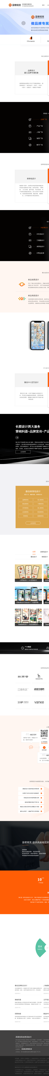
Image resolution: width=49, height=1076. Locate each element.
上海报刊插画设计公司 (20, 1060)
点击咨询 (23, 451)
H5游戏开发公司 (42, 1069)
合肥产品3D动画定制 (40, 1062)
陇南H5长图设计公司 (39, 1071)
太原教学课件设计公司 (28, 1073)
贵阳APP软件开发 (31, 1060)
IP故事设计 (44, 227)
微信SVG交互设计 (31, 382)
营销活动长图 (38, 442)
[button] (23, 23)
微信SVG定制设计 (38, 1073)
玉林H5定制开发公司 (42, 1060)
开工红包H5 (43, 1058)
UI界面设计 (35, 1069)
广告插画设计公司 (18, 1071)
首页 (43, 5)
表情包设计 (30, 85)
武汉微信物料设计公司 (29, 1071)
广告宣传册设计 (28, 1069)
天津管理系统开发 (29, 1062)
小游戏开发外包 (35, 1058)
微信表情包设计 (33, 491)
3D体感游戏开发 (18, 1073)
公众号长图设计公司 (19, 1069)
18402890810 (26, 1049)
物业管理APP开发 (19, 1062)
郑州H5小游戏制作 (25, 1058)
